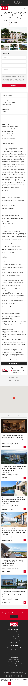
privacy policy (15, 80)
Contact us (14, 616)
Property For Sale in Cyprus (14, 632)
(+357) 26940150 (17, 372)
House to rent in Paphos (14, 661)
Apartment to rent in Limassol (14, 663)
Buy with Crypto (14, 642)
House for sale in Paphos (14, 650)
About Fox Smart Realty (14, 640)
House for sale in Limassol (14, 647)
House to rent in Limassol (14, 659)
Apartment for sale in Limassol (14, 652)
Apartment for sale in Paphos (14, 654)
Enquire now (13, 85)
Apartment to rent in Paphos (14, 665)
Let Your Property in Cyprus (14, 638)
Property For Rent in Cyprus (14, 634)
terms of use (8, 80)
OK (9, 683)
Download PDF (13, 363)
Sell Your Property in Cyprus (14, 636)
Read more (3, 683)
